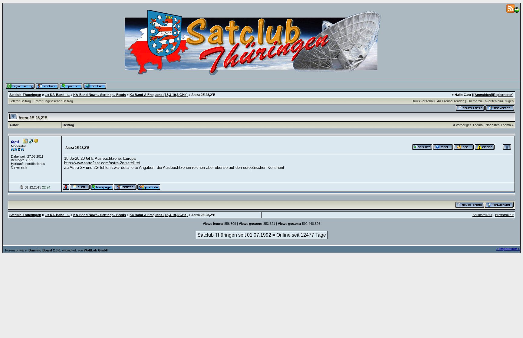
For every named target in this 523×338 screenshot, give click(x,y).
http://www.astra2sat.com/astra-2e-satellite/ (102, 163)
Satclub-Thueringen (25, 95)
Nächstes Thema (498, 125)
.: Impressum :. (508, 249)
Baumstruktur (482, 215)
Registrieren (502, 95)
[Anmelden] (482, 95)
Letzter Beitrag (20, 101)
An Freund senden (450, 101)
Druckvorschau (423, 101)
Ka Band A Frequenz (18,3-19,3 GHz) (159, 95)
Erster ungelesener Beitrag (53, 101)
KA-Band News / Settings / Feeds (99, 95)
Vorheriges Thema (469, 125)
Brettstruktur (504, 215)
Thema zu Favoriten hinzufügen (490, 101)
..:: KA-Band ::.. (57, 95)
